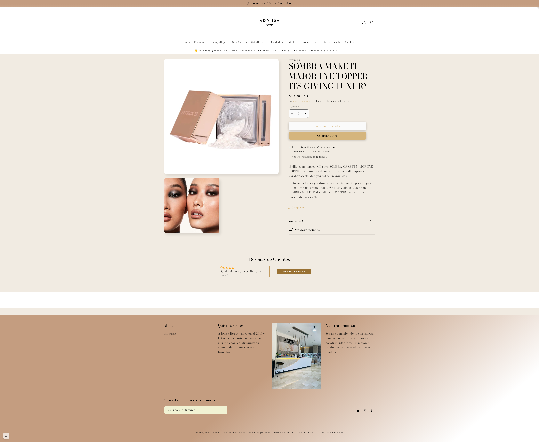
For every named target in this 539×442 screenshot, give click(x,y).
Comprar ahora (327, 136)
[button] (201, 42)
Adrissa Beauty (212, 432)
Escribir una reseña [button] (294, 271)
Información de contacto (331, 432)
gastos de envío (301, 100)
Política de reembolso (234, 432)
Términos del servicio (284, 432)
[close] (535, 50)
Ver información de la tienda (309, 157)
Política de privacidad (259, 432)
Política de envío (307, 432)
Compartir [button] (298, 207)
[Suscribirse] (223, 410)
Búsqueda (170, 334)
